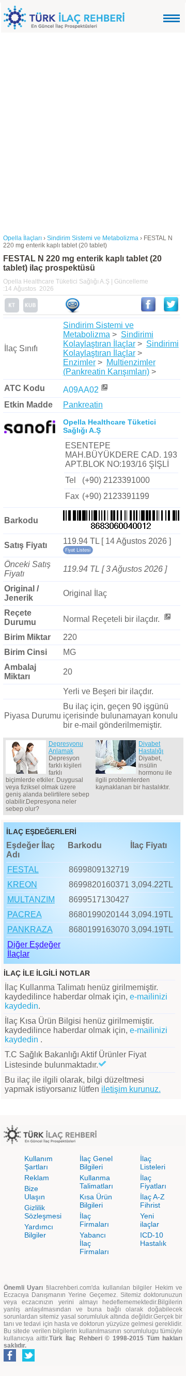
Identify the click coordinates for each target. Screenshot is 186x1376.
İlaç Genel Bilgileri (96, 1162)
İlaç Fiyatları (153, 1182)
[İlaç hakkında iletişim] (72, 310)
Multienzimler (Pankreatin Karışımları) (109, 367)
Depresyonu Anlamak (66, 747)
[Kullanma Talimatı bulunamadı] (12, 310)
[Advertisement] (93, 131)
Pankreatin (83, 404)
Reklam (36, 1178)
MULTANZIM (31, 899)
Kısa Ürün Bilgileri (96, 1201)
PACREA (24, 914)
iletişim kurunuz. (131, 1089)
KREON (22, 884)
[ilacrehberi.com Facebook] (10, 1359)
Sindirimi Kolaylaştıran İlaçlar (108, 339)
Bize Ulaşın (34, 1192)
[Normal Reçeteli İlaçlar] (167, 619)
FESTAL (23, 869)
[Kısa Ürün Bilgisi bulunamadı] (30, 310)
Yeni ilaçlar (149, 1220)
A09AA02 (81, 389)
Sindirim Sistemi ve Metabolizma (98, 330)
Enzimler (79, 362)
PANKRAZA (30, 929)
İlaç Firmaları (94, 1220)
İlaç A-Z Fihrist (152, 1201)
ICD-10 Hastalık (153, 1239)
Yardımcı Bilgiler (38, 1231)
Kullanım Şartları (38, 1162)
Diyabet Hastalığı (150, 747)
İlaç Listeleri (152, 1162)
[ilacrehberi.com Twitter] (28, 1359)
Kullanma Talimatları (96, 1182)
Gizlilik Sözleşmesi (42, 1211)
